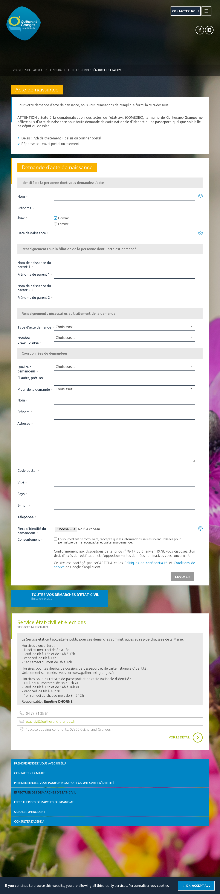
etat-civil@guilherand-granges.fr (51, 721)
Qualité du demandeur (27, 369)
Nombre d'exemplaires (29, 340)
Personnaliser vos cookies (149, 886)
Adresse (24, 423)
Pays (22, 494)
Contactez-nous (185, 10)
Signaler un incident (29, 812)
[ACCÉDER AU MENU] (206, 11)
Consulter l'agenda (29, 821)
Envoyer (182, 577)
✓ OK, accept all (196, 885)
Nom (22, 196)
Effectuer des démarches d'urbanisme (44, 802)
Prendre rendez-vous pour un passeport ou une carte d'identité (64, 782)
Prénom (24, 412)
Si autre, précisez (30, 378)
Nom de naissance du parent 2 (34, 288)
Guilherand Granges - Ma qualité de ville (23, 23)
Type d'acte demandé (35, 327)
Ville (21, 482)
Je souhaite (58, 70)
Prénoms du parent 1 (34, 274)
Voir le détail (179, 737)
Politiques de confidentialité (146, 563)
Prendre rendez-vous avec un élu (40, 763)
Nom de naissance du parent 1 (34, 265)
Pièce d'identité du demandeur (31, 531)
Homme (64, 218)
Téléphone (26, 517)
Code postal (28, 470)
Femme (63, 223)
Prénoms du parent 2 (34, 298)
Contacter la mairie (29, 773)
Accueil (38, 70)
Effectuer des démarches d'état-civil (45, 792)
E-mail (23, 505)
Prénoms (25, 208)
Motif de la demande (34, 389)
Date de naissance (32, 233)
